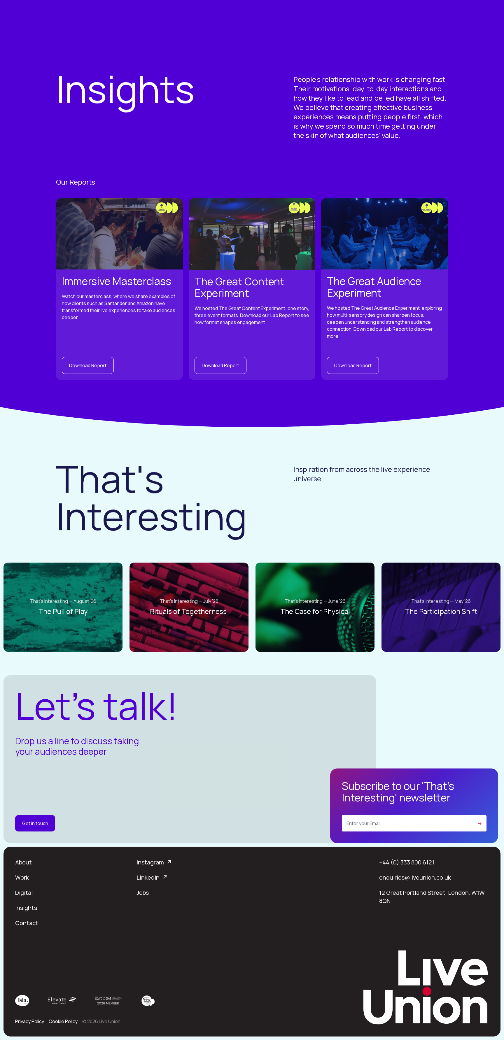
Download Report (87, 365)
